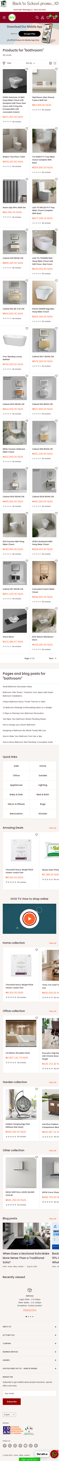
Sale (16, 765)
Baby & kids (16, 794)
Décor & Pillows (16, 804)
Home (43, 765)
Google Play (29, 34)
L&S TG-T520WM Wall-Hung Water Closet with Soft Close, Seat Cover (42, 261)
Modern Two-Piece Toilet (14, 157)
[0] (54, 17)
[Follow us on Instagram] (15, 1446)
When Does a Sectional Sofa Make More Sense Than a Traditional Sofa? (26, 1258)
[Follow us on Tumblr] (36, 1446)
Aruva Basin (8, 637)
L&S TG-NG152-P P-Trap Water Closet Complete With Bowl (43, 210)
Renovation (16, 813)
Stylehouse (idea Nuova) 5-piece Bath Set (43, 98)
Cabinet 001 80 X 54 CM (13, 309)
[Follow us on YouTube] (25, 1446)
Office (16, 775)
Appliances (16, 785)
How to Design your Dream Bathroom (19, 725)
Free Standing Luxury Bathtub (12, 358)
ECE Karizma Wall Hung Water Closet (13, 543)
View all (52, 828)
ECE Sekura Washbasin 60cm (42, 638)
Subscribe (12, 1401)
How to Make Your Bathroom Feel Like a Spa (22, 736)
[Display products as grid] (50, 63)
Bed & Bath (43, 794)
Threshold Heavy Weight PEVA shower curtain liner (19, 871)
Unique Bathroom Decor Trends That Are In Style (24, 701)
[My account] (42, 17)
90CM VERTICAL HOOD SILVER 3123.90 (20, 1193)
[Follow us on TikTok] (31, 1446)
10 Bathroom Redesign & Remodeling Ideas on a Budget (27, 707)
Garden (43, 775)
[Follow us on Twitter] (10, 1446)
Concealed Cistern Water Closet (43, 590)
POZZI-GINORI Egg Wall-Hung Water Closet (43, 310)
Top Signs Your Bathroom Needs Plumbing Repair (24, 719)
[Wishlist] (48, 17)
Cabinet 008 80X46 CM (42, 449)
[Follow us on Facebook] (5, 1446)
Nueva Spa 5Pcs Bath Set (14, 207)
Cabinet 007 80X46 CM (13, 589)
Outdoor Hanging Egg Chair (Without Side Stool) (18, 1125)
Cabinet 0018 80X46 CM (43, 496)
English (7, 1415)
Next (51, 658)
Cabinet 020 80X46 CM (13, 258)
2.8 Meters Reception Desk (18, 1053)
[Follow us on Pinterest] (20, 1446)
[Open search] (37, 17)
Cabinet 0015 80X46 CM (13, 404)
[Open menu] (4, 17)
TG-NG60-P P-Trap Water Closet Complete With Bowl (43, 160)
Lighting (42, 785)
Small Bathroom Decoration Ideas (17, 686)
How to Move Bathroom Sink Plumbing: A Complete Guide (28, 742)
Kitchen (43, 813)
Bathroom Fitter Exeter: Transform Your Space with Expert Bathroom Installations (28, 694)
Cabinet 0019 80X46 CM (13, 496)
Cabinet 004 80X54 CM (42, 404)
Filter (9, 63)
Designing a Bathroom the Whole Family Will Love (24, 730)
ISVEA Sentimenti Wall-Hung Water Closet (42, 543)
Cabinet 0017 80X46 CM (43, 356)
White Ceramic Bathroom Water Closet (14, 450)
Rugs (43, 804)
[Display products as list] (55, 63)
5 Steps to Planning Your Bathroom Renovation (23, 713)
